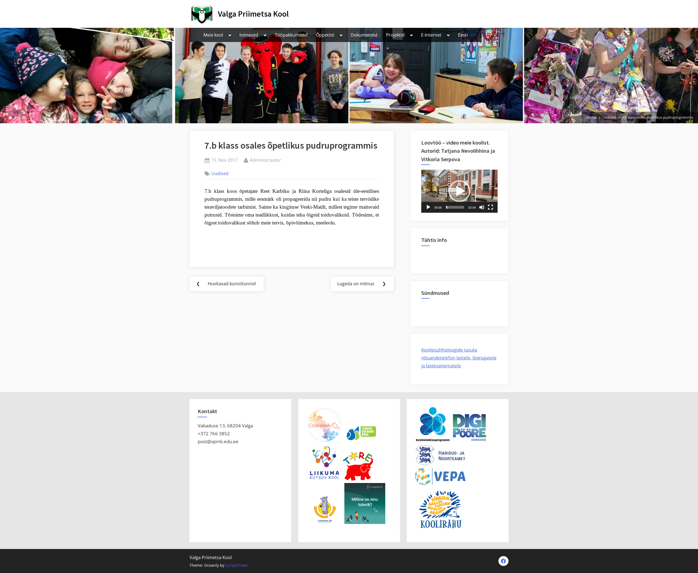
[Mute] (482, 207)
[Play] (428, 207)
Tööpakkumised (291, 35)
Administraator (265, 160)
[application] (459, 191)
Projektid (395, 35)
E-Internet (431, 35)
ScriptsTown (236, 565)
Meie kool (213, 35)
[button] (459, 191)
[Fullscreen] (490, 207)
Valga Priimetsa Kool (253, 14)
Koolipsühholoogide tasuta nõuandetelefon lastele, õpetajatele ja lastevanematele (459, 358)
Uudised (219, 173)
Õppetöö (325, 35)
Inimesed (248, 35)
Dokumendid (364, 35)
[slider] (455, 207)
